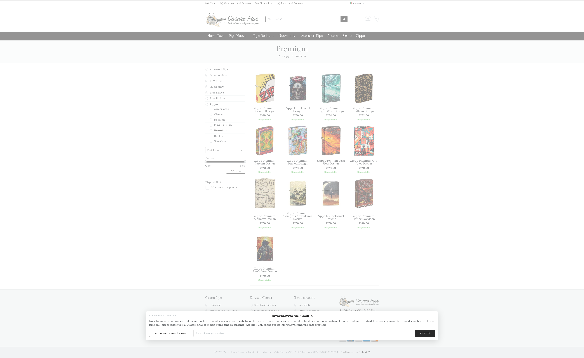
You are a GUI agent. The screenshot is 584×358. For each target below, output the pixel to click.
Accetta (424, 333)
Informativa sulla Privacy (171, 333)
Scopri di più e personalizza (210, 333)
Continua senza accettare (162, 315)
